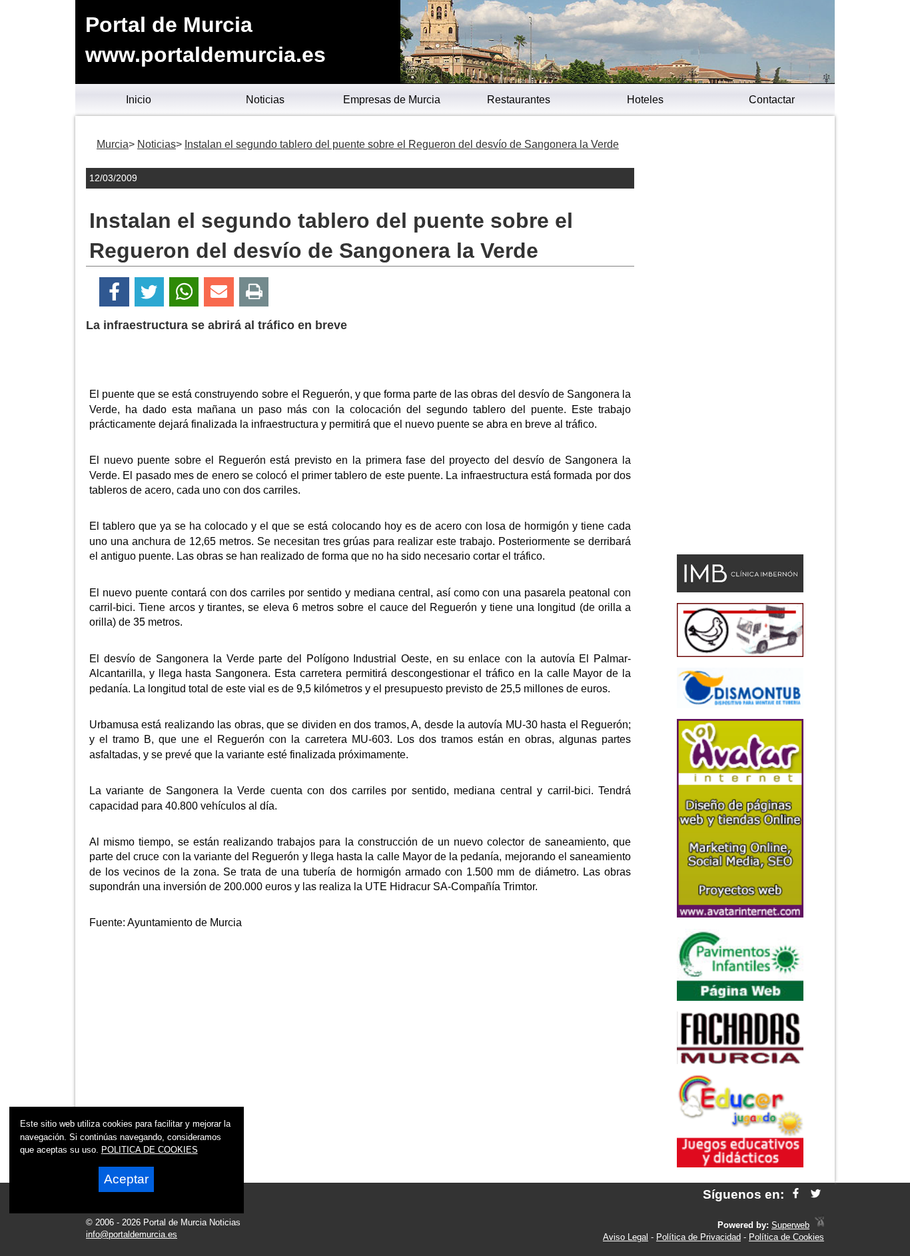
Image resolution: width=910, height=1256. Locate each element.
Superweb (790, 1225)
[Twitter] (149, 292)
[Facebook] (114, 292)
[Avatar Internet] (740, 914)
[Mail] (218, 292)
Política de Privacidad (698, 1237)
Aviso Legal (625, 1237)
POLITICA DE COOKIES (149, 1150)
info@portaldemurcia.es (131, 1234)
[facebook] (795, 1194)
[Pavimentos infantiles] (740, 997)
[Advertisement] (360, 1035)
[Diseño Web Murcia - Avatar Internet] (819, 1225)
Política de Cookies (786, 1237)
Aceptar (126, 1179)
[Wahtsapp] (184, 292)
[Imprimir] (254, 292)
